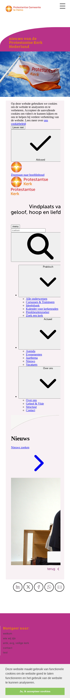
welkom (7, 633)
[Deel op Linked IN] (17, 587)
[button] (36, 682)
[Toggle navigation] (62, 6)
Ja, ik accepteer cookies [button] (35, 691)
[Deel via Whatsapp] (49, 587)
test (5, 652)
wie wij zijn (9, 638)
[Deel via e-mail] (59, 587)
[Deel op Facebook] (38, 587)
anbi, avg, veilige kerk (16, 643)
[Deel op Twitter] (28, 587)
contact (7, 647)
